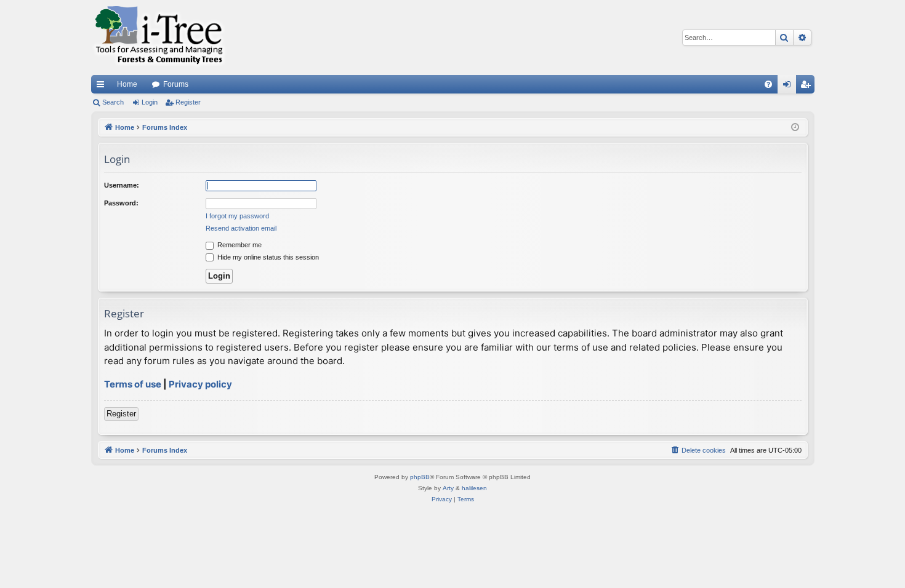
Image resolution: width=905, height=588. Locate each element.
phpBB (420, 477)
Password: (121, 203)
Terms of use (132, 384)
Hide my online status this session (267, 257)
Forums (175, 84)
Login (150, 102)
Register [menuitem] (807, 86)
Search (113, 102)
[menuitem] (768, 84)
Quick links (103, 86)
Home (127, 84)
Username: (121, 185)
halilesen (474, 488)
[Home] (159, 37)
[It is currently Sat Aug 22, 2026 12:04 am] (795, 128)
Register (188, 102)
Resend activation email (241, 228)
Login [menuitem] (789, 86)
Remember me (238, 244)
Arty (448, 488)
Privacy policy (200, 384)
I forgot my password (237, 216)
